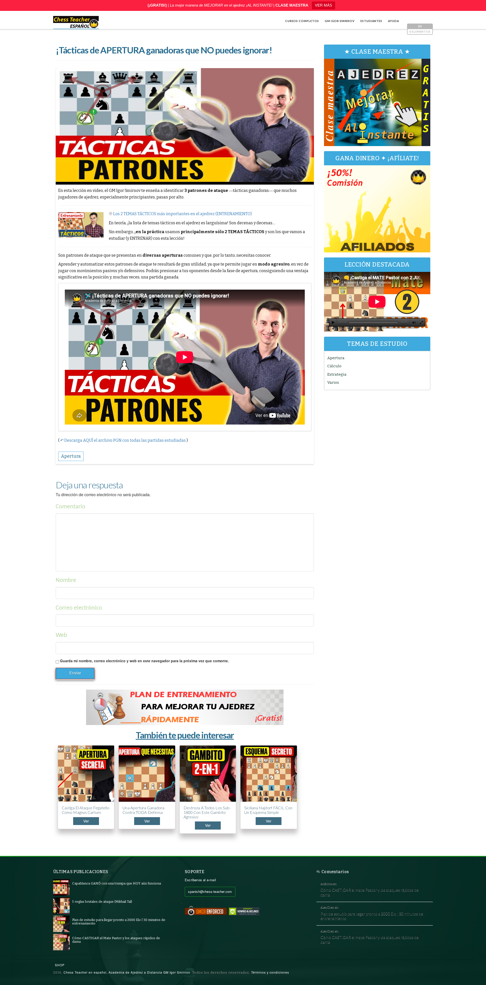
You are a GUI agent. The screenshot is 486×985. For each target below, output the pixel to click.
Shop (60, 965)
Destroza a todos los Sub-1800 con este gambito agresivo (207, 812)
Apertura (336, 358)
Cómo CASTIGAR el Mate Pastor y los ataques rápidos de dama (369, 892)
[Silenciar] (414, 322)
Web (61, 635)
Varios (333, 382)
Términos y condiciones (270, 972)
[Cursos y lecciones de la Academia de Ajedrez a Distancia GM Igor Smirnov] (76, 22)
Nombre (66, 580)
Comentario (70, 507)
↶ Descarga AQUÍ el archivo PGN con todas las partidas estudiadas (123, 440)
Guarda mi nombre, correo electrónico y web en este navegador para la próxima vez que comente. (144, 660)
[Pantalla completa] (421, 322)
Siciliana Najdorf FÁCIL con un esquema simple (268, 810)
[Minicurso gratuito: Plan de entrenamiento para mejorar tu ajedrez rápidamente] (185, 707)
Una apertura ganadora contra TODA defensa (143, 810)
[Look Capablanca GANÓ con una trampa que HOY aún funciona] (61, 887)
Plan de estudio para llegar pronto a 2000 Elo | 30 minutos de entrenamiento (371, 916)
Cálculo (334, 366)
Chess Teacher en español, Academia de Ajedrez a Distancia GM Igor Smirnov (127, 972)
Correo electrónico (79, 608)
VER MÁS (323, 5)
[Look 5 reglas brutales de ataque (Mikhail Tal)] (61, 905)
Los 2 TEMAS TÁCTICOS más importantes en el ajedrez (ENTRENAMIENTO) (182, 213)
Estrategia (337, 374)
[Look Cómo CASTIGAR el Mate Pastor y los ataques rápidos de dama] (61, 942)
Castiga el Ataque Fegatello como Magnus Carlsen (85, 810)
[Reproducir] (333, 322)
